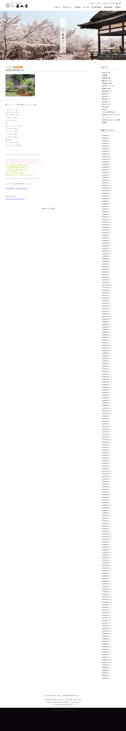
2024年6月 (105, 204)
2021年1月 (105, 311)
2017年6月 (105, 424)
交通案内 (118, 7)
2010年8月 (105, 639)
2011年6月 (105, 612)
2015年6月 (105, 487)
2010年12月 (105, 628)
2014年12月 (105, 502)
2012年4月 (105, 586)
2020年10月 (105, 319)
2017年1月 (105, 437)
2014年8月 (105, 513)
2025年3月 (105, 180)
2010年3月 (105, 652)
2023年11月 (105, 222)
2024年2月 (105, 214)
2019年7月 (105, 358)
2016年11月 (105, 442)
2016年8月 (105, 450)
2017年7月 (105, 421)
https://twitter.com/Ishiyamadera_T (15, 199)
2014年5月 (105, 521)
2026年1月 (105, 154)
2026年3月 (105, 149)
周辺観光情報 (108, 7)
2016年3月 (105, 463)
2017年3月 (105, 432)
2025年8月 (105, 167)
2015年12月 (105, 471)
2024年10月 (105, 193)
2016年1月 (105, 468)
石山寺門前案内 (96, 7)
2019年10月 (105, 350)
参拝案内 (78, 7)
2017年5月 (105, 426)
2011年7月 (105, 610)
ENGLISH (106, 3)
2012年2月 (105, 591)
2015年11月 (105, 473)
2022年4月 (105, 272)
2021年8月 (105, 293)
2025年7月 (105, 170)
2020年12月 (105, 314)
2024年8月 (105, 198)
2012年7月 (105, 578)
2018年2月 (105, 403)
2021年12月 (105, 282)
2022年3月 (105, 274)
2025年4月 (105, 177)
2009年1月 (105, 678)
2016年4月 (105, 460)
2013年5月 (105, 552)
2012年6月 (105, 581)
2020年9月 (105, 322)
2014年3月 (105, 526)
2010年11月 (105, 631)
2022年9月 (105, 259)
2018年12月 (105, 377)
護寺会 (99, 3)
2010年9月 (105, 636)
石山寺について (67, 7)
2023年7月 (105, 232)
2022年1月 (105, 280)
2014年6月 (105, 518)
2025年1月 (105, 185)
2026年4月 (105, 146)
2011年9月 (105, 605)
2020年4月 (105, 335)
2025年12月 (105, 156)
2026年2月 (105, 151)
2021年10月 (105, 287)
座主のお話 (105, 107)
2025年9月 (105, 164)
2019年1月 (105, 374)
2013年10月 (105, 539)
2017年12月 (105, 408)
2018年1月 (105, 405)
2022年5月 (105, 269)
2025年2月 (105, 183)
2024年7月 (105, 201)
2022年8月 (105, 261)
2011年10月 (105, 602)
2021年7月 (105, 295)
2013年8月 (105, 544)
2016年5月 (105, 458)
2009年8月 (105, 670)
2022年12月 (105, 251)
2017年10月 (105, 413)
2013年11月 (105, 536)
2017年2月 (105, 434)
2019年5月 (105, 364)
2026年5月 (105, 143)
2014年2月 (105, 529)
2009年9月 (105, 667)
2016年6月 (105, 455)
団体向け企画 (106, 88)
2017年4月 (105, 429)
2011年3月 (105, 620)
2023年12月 (105, 219)
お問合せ (93, 3)
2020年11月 (105, 316)
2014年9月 (105, 510)
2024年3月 (105, 211)
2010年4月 (105, 649)
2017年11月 (105, 411)
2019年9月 (105, 353)
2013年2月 (105, 560)
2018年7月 (105, 390)
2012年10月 (105, 570)
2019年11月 (105, 348)
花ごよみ (86, 7)
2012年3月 (105, 589)
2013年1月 (105, 563)
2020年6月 (105, 329)
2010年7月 (105, 641)
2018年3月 (105, 400)
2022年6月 (105, 267)
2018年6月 (105, 392)
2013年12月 (105, 534)
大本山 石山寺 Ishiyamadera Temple (16, 188)
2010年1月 (105, 657)
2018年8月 (105, 387)
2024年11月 (105, 190)
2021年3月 (105, 306)
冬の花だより (106, 101)
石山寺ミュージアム (108, 86)
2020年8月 (105, 324)
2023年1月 (105, 248)
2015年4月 (105, 492)
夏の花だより (106, 96)
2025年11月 (105, 159)
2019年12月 (105, 345)
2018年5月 (105, 395)
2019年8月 (105, 356)
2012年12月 (105, 565)
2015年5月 (105, 489)
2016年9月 (105, 447)
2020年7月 (105, 327)
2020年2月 (105, 340)
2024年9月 (105, 196)
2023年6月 (105, 235)
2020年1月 (105, 343)
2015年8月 (105, 481)
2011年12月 (105, 597)
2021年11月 (105, 285)
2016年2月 (105, 466)
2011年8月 (105, 607)
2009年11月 (105, 662)
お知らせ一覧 (106, 73)
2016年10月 (105, 445)
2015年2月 (105, 497)
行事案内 (104, 75)
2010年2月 (105, 654)
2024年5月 (105, 206)
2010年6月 (105, 644)
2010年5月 (105, 647)
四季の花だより (107, 91)
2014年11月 (105, 505)
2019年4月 (105, 366)
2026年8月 (105, 135)
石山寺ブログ (106, 104)
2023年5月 (105, 238)
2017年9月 (105, 416)
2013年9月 (105, 542)
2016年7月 (105, 453)
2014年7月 (105, 515)
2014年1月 (105, 531)
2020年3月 (105, 337)
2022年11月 (105, 253)
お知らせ (57, 7)
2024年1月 (105, 217)
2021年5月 (105, 301)
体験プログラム (107, 80)
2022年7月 (105, 264)
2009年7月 (105, 673)
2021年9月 (105, 290)
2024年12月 (105, 188)
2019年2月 (105, 371)
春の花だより (106, 94)
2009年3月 (105, 675)
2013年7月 (105, 547)
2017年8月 (105, 419)
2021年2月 (105, 308)
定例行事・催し (107, 78)
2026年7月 (105, 138)
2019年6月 (105, 361)
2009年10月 (105, 665)
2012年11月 (105, 568)
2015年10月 (105, 476)
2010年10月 (105, 633)
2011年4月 (105, 618)
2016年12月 (105, 439)
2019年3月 (105, 369)
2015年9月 (105, 479)
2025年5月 (105, 175)
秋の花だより (106, 99)
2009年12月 (105, 660)
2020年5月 (105, 332)
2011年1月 (105, 626)
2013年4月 (105, 555)
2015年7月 (105, 484)
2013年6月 (105, 550)
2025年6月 (105, 172)
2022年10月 (105, 256)
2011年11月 (105, 599)
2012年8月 (105, 576)
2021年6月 (105, 298)
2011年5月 (105, 615)
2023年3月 (105, 243)
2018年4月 (105, 398)
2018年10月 (105, 382)
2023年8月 (105, 230)
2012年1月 (105, 594)
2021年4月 (105, 303)
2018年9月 (105, 384)
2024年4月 (105, 209)
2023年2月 (105, 246)
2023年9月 (105, 227)
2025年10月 (105, 162)
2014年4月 (105, 523)
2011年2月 (105, 623)
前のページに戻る (48, 208)
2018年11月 (105, 379)
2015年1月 (105, 500)
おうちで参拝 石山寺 (108, 112)
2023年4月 (105, 240)
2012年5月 (105, 584)
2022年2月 (105, 277)
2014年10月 (105, 508)
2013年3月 (105, 557)
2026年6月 (105, 141)
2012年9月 (105, 573)
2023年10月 (105, 225)
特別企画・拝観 (107, 83)
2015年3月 (105, 494)
